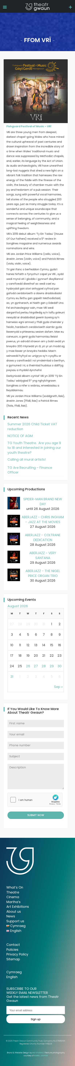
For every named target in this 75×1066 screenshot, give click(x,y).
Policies (12, 949)
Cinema (12, 897)
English (11, 977)
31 (11, 676)
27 (36, 666)
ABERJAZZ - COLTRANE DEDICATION (42, 537)
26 (28, 666)
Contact (13, 944)
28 (44, 666)
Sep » (58, 686)
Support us (15, 921)
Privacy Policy (17, 954)
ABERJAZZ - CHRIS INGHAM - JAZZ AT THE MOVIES (43, 519)
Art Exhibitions (17, 906)
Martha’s (13, 902)
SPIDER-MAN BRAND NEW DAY (42, 501)
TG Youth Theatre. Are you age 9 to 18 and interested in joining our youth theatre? (34, 448)
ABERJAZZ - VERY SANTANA (42, 555)
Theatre (12, 892)
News (10, 916)
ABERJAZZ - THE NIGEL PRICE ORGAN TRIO (42, 573)
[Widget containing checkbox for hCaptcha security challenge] (34, 800)
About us (13, 911)
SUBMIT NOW (35, 815)
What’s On (14, 887)
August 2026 (17, 606)
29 (52, 666)
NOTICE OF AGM (20, 436)
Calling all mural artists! (26, 459)
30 (60, 666)
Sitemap (13, 959)
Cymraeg (14, 972)
